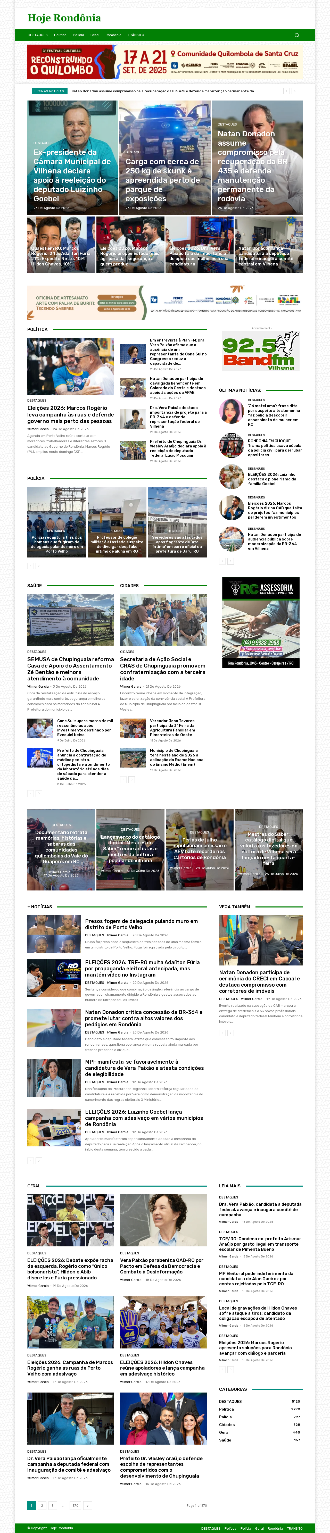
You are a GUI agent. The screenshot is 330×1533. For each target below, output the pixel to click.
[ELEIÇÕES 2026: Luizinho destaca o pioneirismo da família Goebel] (231, 476)
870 (75, 1505)
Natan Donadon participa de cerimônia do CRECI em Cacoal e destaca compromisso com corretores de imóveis (259, 981)
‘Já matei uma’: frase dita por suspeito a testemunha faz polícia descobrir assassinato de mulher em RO (274, 415)
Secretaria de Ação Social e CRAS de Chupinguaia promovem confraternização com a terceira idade (162, 669)
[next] (295, 91)
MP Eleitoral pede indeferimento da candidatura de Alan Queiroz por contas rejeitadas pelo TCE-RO (256, 1279)
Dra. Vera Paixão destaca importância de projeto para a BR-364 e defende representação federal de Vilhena (178, 417)
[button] (297, 35)
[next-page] (39, 566)
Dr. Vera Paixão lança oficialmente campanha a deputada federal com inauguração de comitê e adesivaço (69, 1464)
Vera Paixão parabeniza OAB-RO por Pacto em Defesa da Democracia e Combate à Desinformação (161, 1266)
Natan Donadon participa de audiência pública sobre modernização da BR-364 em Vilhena (274, 541)
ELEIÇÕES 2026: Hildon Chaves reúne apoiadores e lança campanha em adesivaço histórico (162, 1368)
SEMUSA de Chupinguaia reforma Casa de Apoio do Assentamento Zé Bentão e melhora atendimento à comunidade (70, 669)
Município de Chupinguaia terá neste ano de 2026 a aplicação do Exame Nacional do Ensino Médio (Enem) (177, 757)
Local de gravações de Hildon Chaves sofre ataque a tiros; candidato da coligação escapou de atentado (258, 1313)
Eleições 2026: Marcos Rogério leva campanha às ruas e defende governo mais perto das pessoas (70, 414)
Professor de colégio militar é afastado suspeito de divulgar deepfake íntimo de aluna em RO (116, 544)
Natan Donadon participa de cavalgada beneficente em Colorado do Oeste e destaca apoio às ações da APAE (178, 385)
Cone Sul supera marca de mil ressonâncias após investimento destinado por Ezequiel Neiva (85, 728)
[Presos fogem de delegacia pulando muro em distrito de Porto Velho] (54, 934)
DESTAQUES (43, 143)
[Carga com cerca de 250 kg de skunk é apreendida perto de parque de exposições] (165, 158)
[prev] (286, 91)
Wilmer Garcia (38, 429)
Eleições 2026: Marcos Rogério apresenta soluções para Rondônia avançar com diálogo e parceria (255, 1348)
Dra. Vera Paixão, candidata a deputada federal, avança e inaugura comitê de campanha (260, 1209)
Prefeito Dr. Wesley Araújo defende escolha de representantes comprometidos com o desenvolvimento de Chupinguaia (161, 1467)
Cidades (127, 651)
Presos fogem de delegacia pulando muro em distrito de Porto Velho (141, 924)
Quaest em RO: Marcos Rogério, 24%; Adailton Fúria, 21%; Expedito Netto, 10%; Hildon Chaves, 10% (154, 91)
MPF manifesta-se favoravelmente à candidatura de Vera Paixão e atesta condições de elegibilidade (144, 1068)
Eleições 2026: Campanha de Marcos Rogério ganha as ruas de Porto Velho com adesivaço (70, 1368)
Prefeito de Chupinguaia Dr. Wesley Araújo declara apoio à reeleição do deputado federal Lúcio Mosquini (178, 448)
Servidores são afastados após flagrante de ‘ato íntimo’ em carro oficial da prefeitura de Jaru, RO (177, 544)
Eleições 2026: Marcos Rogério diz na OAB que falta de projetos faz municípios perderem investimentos (275, 510)
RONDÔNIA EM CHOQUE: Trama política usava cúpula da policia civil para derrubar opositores (275, 448)
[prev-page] (30, 566)
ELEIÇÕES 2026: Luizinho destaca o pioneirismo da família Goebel (272, 479)
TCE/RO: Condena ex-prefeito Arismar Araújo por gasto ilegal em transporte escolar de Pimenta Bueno (260, 1244)
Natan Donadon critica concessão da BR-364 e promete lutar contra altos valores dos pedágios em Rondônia (144, 1018)
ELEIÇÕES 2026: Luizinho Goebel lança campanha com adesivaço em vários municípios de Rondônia (144, 1118)
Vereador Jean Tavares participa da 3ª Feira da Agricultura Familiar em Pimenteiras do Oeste (172, 728)
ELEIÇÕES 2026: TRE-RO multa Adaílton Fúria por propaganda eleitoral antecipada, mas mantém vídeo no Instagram (142, 968)
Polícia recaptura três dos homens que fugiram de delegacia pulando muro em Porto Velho (57, 544)
